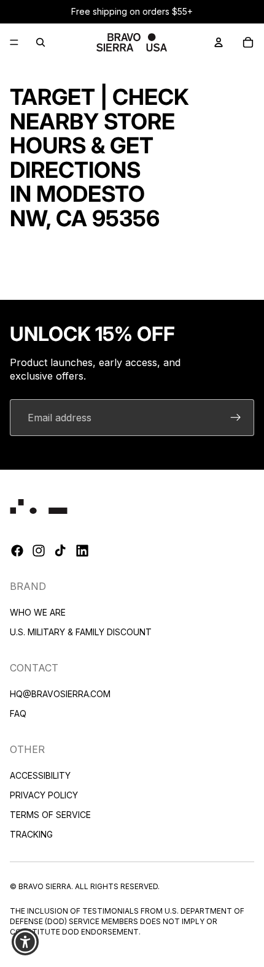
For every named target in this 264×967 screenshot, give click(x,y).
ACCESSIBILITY (40, 775)
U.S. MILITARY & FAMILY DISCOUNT (81, 632)
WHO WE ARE (38, 612)
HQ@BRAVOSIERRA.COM (60, 694)
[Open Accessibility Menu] (25, 942)
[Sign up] (236, 417)
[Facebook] (17, 551)
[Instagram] (38, 551)
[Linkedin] (82, 551)
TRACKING (31, 834)
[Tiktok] (60, 551)
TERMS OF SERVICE (50, 814)
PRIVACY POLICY (44, 795)
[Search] (40, 42)
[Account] (218, 42)
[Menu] (14, 42)
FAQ (18, 713)
